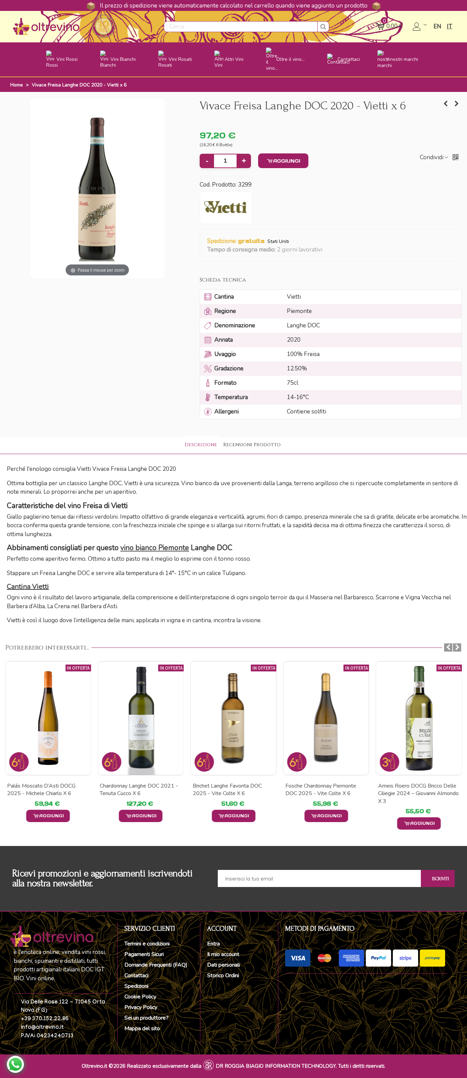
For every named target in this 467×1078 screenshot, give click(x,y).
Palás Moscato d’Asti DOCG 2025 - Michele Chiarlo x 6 (41, 789)
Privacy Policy (140, 1007)
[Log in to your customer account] (420, 27)
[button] (327, 250)
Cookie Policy (140, 996)
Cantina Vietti (28, 586)
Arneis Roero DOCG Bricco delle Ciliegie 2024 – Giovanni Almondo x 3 (418, 793)
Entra (213, 943)
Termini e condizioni (147, 943)
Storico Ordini (223, 975)
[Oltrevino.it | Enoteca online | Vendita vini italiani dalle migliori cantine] (46, 26)
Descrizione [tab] (201, 444)
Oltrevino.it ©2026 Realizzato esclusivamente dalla (141, 1066)
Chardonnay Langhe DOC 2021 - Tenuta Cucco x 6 (139, 789)
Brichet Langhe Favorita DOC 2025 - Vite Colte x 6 (227, 789)
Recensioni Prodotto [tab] (252, 444)
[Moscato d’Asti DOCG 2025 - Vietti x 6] (446, 104)
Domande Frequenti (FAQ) (155, 965)
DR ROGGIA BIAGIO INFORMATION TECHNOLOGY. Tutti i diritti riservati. (300, 1066)
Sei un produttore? (146, 1018)
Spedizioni (136, 986)
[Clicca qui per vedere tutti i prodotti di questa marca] (226, 207)
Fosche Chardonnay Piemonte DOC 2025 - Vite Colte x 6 (320, 789)
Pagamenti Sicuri (144, 954)
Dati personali (223, 965)
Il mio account (223, 954)
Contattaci (136, 975)
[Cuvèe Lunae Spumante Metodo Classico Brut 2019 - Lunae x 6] (457, 104)
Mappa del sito (142, 1028)
